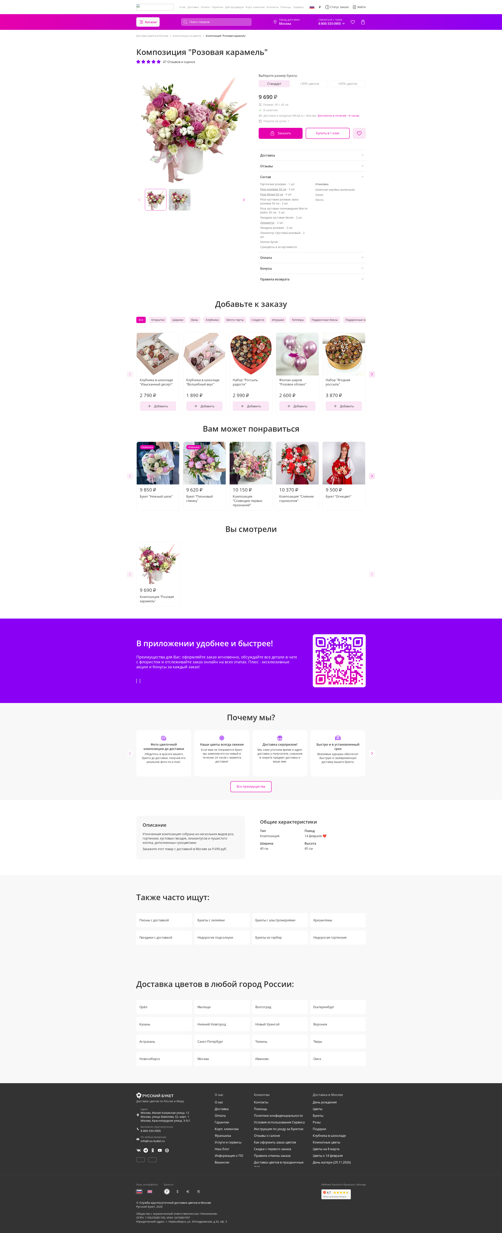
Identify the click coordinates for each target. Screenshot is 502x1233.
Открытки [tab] (158, 320)
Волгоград (263, 1007)
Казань (144, 1024)
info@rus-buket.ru (153, 1141)
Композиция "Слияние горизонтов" (296, 494)
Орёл (143, 1007)
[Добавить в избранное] (359, 133)
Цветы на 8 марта (326, 1149)
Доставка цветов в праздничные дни (279, 1164)
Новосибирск (149, 1059)
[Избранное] (353, 22)
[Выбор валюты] (319, 7)
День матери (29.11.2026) (332, 1162)
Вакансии (222, 1162)
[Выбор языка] (312, 7)
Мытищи (204, 1007)
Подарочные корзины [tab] (360, 320)
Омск (317, 1059)
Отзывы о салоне (267, 1135)
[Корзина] (363, 22)
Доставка (193, 7)
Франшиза (223, 1135)
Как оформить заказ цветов (275, 1142)
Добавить (161, 406)
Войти (361, 7)
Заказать (284, 133)
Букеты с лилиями (211, 920)
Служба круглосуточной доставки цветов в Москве (175, 1203)
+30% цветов (309, 83)
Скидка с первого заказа (272, 1149)
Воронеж (320, 1024)
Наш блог (222, 1149)
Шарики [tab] (177, 320)
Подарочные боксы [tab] (325, 320)
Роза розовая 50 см (273, 189)
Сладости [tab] (258, 320)
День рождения (325, 1102)
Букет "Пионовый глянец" (199, 474)
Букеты (318, 1115)
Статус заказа (339, 7)
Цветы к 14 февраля (328, 1155)
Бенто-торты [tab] (235, 320)
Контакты (272, 7)
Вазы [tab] (194, 320)
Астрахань (147, 1041)
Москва (203, 1059)
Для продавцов (234, 7)
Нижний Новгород (211, 1024)
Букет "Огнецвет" (338, 492)
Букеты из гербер (268, 937)
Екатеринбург (323, 1007)
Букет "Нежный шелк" (156, 472)
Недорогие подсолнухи (215, 937)
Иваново (262, 1059)
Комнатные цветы (326, 1142)
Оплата (205, 7)
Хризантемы (322, 920)
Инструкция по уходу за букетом (278, 1129)
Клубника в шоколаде (329, 1135)
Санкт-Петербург (210, 1041)
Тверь (317, 1041)
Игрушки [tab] (278, 320)
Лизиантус (267, 222)
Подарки (319, 1129)
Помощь (285, 7)
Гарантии (217, 7)
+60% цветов (347, 83)
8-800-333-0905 (151, 1131)
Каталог (151, 22)
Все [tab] (141, 320)
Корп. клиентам (255, 7)
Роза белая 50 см (271, 194)
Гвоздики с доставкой (155, 937)
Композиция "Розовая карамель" (157, 595)
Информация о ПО (229, 1155)
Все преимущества (251, 786)
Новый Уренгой (267, 1024)
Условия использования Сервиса (279, 1122)
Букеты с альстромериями (275, 920)
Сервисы (298, 7)
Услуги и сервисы (228, 1142)
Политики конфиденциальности (278, 1115)
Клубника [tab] (212, 320)
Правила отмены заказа (272, 1155)
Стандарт (274, 83)
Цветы (317, 1109)
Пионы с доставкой (154, 920)
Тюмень (261, 1041)
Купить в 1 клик (327, 133)
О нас (182, 7)
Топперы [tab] (298, 320)
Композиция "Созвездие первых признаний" (247, 496)
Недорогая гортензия (329, 937)
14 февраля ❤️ (315, 836)
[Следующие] (244, 200)
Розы (317, 1122)
